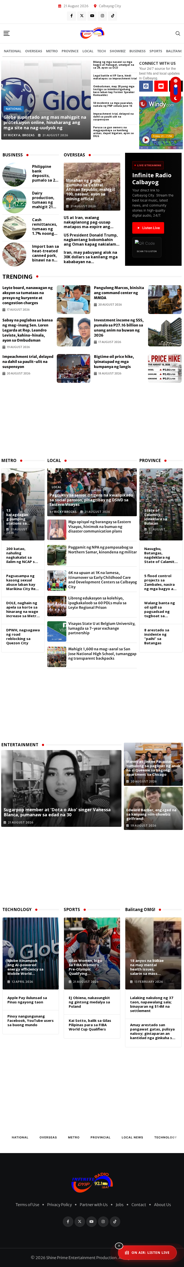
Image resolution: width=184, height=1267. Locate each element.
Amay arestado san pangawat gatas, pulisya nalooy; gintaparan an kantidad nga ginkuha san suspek (153, 1031)
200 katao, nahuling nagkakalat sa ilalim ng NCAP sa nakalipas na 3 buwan (21, 555)
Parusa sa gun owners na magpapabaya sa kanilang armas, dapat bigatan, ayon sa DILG (113, 131)
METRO (52, 51)
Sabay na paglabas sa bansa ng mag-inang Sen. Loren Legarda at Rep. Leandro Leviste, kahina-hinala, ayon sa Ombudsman (27, 330)
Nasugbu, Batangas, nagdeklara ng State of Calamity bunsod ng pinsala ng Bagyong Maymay (160, 555)
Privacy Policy (59, 1204)
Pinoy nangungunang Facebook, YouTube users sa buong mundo (30, 1020)
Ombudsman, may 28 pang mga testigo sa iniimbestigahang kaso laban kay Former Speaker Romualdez (114, 90)
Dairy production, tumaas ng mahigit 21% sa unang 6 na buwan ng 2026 (45, 200)
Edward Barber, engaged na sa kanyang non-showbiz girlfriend (151, 814)
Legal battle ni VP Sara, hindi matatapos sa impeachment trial (115, 77)
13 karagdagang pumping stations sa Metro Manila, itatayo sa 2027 (17, 516)
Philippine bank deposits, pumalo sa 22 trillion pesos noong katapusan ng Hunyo (45, 173)
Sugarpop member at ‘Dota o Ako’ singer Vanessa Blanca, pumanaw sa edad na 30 (57, 812)
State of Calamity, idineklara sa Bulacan (155, 516)
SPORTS (156, 51)
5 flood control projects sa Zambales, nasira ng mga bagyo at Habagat (159, 582)
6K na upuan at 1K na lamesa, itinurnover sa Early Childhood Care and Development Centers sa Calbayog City (102, 579)
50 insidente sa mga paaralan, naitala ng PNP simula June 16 (113, 104)
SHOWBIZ (118, 51)
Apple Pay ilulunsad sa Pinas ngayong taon (27, 999)
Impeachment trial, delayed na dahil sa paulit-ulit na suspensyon (113, 116)
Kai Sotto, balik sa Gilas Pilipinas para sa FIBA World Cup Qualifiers (90, 1024)
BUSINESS (137, 51)
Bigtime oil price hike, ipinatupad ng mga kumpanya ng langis (114, 361)
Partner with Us (94, 1204)
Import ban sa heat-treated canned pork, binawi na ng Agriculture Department (45, 253)
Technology (165, 1137)
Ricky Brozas (65, 512)
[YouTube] (161, 86)
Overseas (48, 1137)
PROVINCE (70, 51)
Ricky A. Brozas (21, 135)
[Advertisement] (92, 421)
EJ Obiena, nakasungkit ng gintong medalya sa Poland (89, 1001)
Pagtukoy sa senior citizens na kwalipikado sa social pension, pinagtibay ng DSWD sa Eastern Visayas (91, 499)
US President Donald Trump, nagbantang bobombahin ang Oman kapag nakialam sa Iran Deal (91, 242)
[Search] (178, 33)
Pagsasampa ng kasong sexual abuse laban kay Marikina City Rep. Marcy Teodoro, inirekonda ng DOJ (22, 582)
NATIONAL (12, 51)
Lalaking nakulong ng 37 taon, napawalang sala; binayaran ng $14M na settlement (151, 1004)
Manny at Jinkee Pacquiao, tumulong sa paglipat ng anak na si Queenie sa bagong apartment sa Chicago (153, 768)
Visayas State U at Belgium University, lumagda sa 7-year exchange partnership (101, 628)
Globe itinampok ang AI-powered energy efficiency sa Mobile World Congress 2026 (25, 967)
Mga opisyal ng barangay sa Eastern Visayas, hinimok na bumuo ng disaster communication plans (99, 526)
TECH (101, 51)
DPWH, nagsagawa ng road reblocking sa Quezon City (23, 636)
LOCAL (87, 51)
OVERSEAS (33, 51)
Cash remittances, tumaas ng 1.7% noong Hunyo (44, 227)
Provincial (101, 1137)
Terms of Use (27, 1204)
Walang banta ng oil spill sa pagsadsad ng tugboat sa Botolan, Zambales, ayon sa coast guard (161, 609)
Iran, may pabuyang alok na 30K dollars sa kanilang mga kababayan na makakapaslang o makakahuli (91, 261)
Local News (132, 1137)
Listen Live (151, 228)
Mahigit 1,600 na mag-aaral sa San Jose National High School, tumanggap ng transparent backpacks (102, 654)
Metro (74, 1137)
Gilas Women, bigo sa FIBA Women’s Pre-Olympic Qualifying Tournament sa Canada (85, 967)
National (20, 1137)
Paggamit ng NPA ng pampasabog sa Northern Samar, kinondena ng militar (102, 549)
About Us (162, 1204)
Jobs (120, 1204)
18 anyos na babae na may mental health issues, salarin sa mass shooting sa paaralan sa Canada (147, 967)
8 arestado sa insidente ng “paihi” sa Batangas (156, 636)
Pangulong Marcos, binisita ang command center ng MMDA (119, 292)
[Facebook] (146, 86)
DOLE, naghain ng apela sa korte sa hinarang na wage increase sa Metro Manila (22, 609)
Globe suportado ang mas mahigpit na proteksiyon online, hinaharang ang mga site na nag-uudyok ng (45, 122)
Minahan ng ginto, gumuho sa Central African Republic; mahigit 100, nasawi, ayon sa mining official (90, 189)
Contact (139, 1204)
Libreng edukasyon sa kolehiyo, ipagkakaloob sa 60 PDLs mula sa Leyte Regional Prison (97, 603)
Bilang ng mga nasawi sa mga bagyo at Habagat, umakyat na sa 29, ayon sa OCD (113, 64)
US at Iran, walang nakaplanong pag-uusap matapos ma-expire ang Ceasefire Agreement (87, 224)
